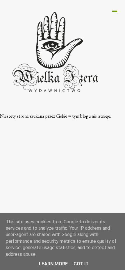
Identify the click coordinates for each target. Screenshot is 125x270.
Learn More (53, 264)
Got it (81, 264)
